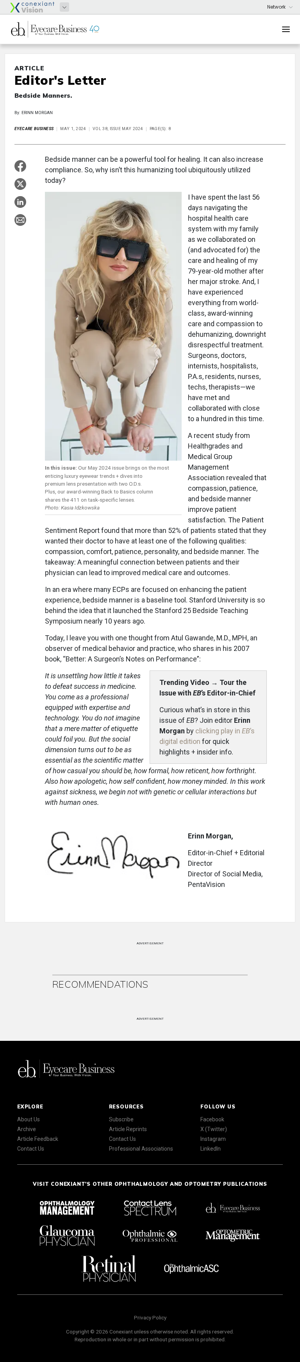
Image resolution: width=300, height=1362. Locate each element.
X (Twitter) (213, 1129)
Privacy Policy (150, 1317)
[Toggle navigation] (286, 29)
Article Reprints (128, 1129)
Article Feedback (37, 1139)
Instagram (213, 1139)
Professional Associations (141, 1149)
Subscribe (121, 1119)
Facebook (212, 1119)
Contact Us (30, 1149)
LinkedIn (210, 1149)
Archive (26, 1129)
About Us (28, 1119)
